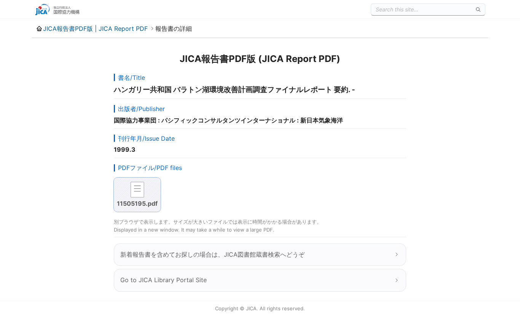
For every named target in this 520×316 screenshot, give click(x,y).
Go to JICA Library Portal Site (163, 280)
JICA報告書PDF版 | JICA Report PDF (95, 28)
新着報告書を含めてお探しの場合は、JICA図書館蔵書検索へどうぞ (212, 254)
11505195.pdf (137, 203)
